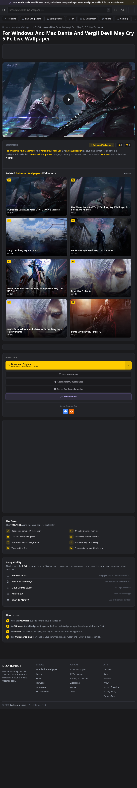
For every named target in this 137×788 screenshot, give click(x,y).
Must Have (41, 687)
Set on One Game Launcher (70, 389)
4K (73, 18)
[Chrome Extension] (65, 411)
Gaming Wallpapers (79, 678)
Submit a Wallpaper (48, 669)
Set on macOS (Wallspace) (70, 382)
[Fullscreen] (131, 134)
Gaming (124, 18)
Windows (14, 150)
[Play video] (68, 99)
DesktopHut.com (18, 705)
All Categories (42, 691)
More (126, 173)
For (7, 150)
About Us (107, 669)
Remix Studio (70, 396)
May (55, 150)
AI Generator (89, 18)
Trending (12, 18)
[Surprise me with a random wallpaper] (115, 10)
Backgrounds (56, 18)
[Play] (7, 134)
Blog (105, 674)
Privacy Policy (109, 691)
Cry (59, 150)
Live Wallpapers (33, 18)
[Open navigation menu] (131, 10)
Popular (39, 678)
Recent (39, 674)
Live (68, 150)
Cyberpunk (75, 682)
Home (5, 27)
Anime (108, 18)
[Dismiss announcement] (133, 2)
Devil (49, 150)
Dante (32, 150)
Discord (107, 678)
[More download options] (128, 365)
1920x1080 (104, 154)
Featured (40, 682)
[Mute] (112, 134)
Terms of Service (111, 687)
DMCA (106, 682)
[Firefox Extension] (71, 411)
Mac (26, 150)
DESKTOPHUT (11, 666)
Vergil (43, 150)
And (22, 150)
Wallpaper (76, 150)
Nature (73, 687)
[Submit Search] (122, 10)
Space (72, 691)
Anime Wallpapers (78, 669)
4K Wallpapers (76, 674)
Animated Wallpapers (21, 27)
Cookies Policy (109, 696)
